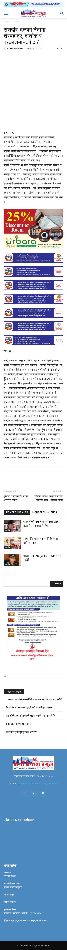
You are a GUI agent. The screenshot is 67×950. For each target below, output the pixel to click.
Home (7, 21)
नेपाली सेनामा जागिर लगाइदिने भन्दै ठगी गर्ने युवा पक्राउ (29, 707)
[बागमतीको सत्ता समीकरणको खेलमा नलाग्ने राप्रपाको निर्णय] (12, 526)
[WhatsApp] (43, 56)
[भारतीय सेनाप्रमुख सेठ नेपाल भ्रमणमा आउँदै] (12, 560)
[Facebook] (18, 56)
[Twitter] (26, 56)
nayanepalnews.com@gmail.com (40, 783)
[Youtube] (43, 793)
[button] (6, 13)
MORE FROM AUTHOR (44, 512)
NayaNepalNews (15, 48)
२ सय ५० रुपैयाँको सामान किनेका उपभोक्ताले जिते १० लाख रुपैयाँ (34, 699)
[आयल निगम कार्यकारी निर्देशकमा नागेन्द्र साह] (12, 543)
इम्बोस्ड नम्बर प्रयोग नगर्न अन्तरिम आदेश (16, 498)
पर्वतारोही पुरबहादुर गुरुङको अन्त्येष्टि (21, 732)
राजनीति (16, 21)
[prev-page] (6, 573)
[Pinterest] (34, 56)
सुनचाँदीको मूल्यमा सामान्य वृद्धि (19, 723)
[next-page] (11, 573)
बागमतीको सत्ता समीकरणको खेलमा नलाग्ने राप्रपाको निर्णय (31, 715)
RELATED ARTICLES (17, 512)
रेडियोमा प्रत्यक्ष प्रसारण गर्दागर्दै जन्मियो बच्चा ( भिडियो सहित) (48, 498)
